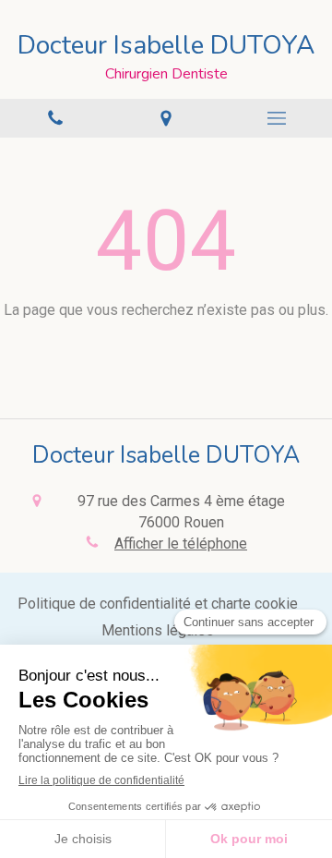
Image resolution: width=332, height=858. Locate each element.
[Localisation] (166, 119)
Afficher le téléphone (180, 543)
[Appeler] (55, 119)
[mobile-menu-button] (276, 118)
